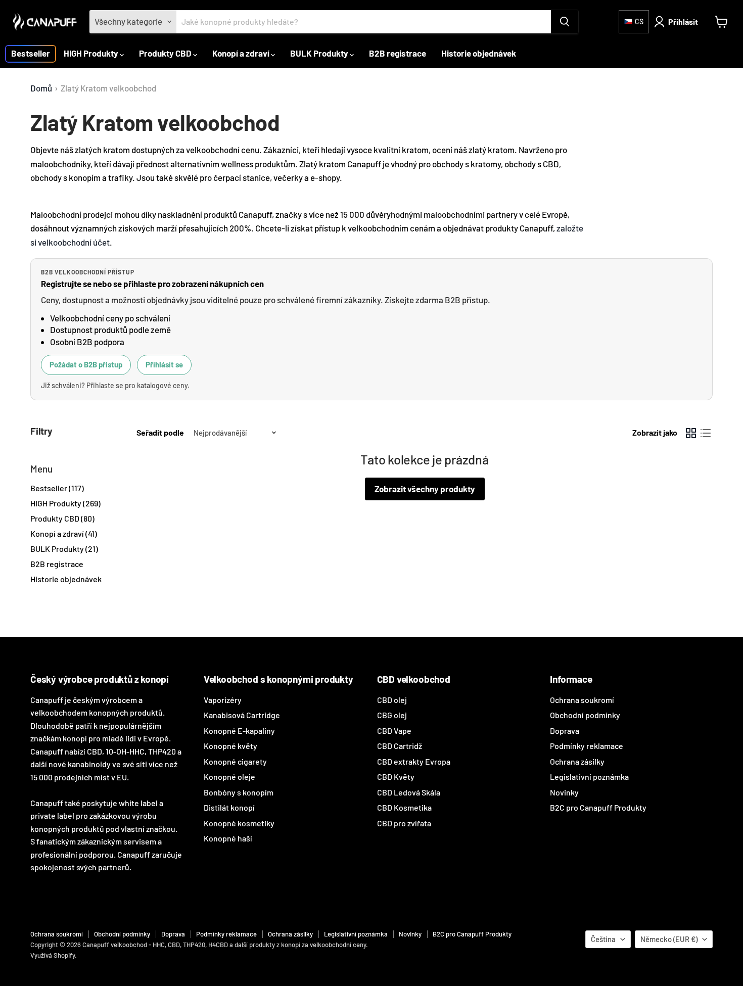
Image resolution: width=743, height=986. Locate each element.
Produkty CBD (166, 53)
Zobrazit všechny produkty (425, 489)
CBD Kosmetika (404, 807)
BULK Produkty (320, 53)
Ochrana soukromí (582, 700)
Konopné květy (230, 745)
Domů (41, 88)
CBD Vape (394, 730)
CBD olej (392, 700)
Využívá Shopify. (53, 955)
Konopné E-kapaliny (239, 730)
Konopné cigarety (235, 761)
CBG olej (392, 715)
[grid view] (691, 433)
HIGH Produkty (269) (65, 503)
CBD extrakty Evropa (413, 761)
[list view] (706, 433)
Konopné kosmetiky (239, 823)
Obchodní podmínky (585, 715)
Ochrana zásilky (577, 761)
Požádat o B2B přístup (86, 364)
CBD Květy (395, 776)
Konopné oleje (229, 776)
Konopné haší (228, 838)
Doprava (564, 730)
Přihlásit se (164, 364)
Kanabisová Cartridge (242, 715)
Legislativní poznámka (589, 776)
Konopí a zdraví (241, 53)
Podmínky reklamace (586, 745)
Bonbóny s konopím (238, 792)
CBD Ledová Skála (408, 792)
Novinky (564, 792)
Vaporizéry (223, 700)
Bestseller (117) (57, 488)
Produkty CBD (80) (62, 518)
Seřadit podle (160, 432)
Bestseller (30, 53)
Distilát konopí (229, 807)
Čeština (603, 939)
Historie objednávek (478, 53)
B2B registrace (397, 53)
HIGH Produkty (92, 53)
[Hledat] (564, 21)
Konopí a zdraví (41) (63, 533)
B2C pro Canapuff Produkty (598, 807)
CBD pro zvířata (404, 823)
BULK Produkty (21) (64, 548)
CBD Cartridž (399, 745)
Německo (669, 939)
